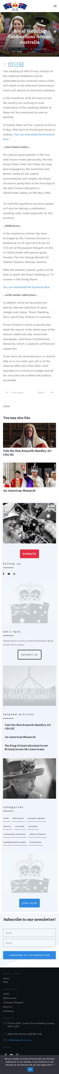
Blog (5, 981)
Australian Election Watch (14, 842)
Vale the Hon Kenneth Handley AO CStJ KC (29, 441)
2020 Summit (17, 818)
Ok (30, 1069)
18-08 (5, 818)
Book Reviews (35, 842)
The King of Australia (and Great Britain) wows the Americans (29, 747)
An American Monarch (29, 479)
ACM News (19, 826)
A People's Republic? (36, 818)
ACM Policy (32, 826)
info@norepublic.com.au (19, 1040)
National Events (18, 49)
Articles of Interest (37, 834)
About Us (7, 826)
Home (6, 978)
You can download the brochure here (26, 287)
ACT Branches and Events (14, 834)
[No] (55, 1064)
